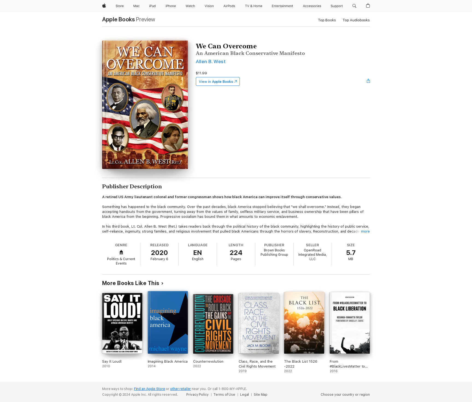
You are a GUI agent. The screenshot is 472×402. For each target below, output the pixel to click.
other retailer (180, 389)
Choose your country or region (345, 395)
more (365, 231)
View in (216, 82)
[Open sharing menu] (368, 81)
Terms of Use (224, 395)
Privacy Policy (197, 395)
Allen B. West (211, 61)
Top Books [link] (327, 20)
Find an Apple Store (149, 389)
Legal (244, 395)
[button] (354, 6)
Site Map (260, 395)
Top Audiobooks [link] (356, 20)
